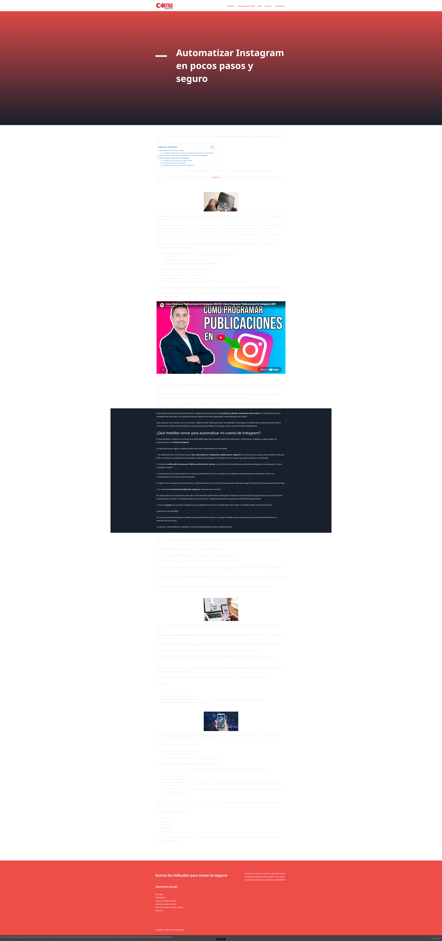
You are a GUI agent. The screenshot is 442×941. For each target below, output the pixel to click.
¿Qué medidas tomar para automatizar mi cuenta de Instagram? (184, 155)
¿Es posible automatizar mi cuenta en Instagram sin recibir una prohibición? (188, 153)
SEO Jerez (159, 894)
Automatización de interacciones (172, 150)
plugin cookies (436, 938)
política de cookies (140, 937)
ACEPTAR (221, 939)
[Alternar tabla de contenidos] (211, 147)
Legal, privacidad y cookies (165, 901)
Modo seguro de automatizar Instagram (174, 158)
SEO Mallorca (160, 898)
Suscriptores (280, 6)
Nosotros (230, 6)
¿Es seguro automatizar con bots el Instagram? (178, 165)
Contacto (268, 6)
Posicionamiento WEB (246, 6)
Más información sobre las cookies (169, 907)
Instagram (215, 177)
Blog (259, 6)
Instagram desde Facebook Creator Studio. (177, 161)
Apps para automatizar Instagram (174, 163)
